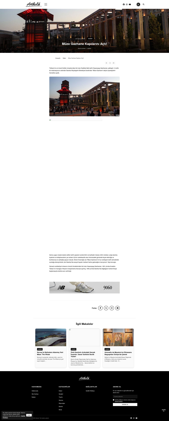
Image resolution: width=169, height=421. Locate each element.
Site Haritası (35, 394)
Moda (60, 410)
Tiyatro (61, 397)
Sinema (61, 400)
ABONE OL (125, 404)
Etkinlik (61, 406)
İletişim (34, 397)
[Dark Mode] (138, 4)
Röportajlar (62, 403)
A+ (113, 63)
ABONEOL (164, 410)
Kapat (28, 415)
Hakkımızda (35, 391)
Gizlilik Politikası (90, 391)
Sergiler (61, 394)
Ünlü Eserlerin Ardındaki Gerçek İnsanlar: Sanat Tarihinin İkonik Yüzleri (83, 354)
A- (106, 63)
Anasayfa (57, 58)
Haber (64, 58)
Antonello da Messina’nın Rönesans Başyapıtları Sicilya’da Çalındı (118, 353)
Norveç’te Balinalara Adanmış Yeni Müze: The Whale (50, 353)
